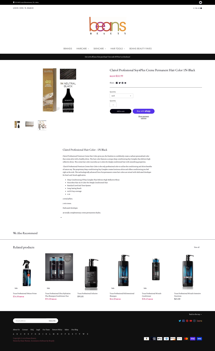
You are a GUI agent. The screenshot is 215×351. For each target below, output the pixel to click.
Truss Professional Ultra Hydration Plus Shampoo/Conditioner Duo (58, 294)
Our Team (46, 329)
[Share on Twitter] (120, 82)
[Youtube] (191, 320)
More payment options (143, 117)
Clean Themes (25, 341)
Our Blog (74, 329)
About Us (16, 329)
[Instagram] (194, 320)
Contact (25, 329)
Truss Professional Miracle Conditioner (151, 294)
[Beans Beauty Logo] (199, 320)
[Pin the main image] (122, 82)
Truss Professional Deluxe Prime (25, 293)
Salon (67, 329)
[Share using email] (125, 82)
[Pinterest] (187, 320)
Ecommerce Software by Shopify (42, 341)
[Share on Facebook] (117, 82)
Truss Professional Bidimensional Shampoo (122, 294)
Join (21, 8)
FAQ (32, 329)
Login (15, 8)
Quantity (113, 92)
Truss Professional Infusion (87, 293)
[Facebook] (183, 320)
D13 (117, 65)
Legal (38, 329)
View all (196, 247)
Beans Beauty (31, 338)
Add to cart (121, 111)
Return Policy (57, 329)
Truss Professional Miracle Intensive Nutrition (187, 294)
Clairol (112, 65)
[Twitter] (180, 320)
